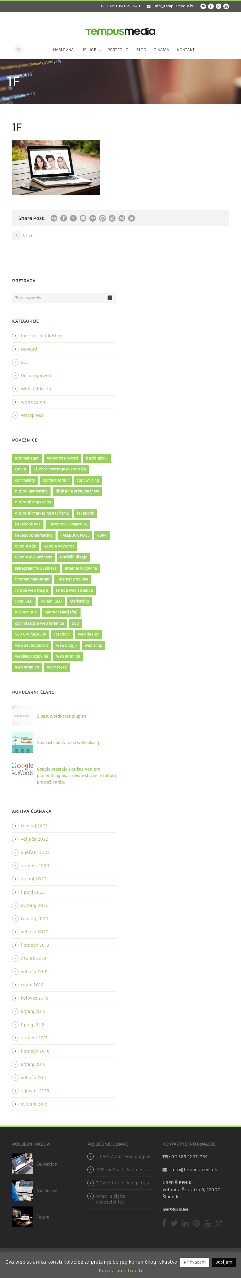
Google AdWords (59, 546)
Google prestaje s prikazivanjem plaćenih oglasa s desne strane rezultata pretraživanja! (76, 776)
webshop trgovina (31, 656)
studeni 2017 (34, 1037)
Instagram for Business (36, 568)
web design (33, 402)
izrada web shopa (31, 590)
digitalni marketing (33, 502)
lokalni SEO (51, 601)
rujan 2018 (32, 984)
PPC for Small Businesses (123, 1169)
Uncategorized (36, 375)
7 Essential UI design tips (122, 1183)
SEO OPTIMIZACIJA (30, 634)
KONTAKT (186, 49)
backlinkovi (97, 458)
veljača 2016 (34, 1077)
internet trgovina (72, 579)
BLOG (141, 49)
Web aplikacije (37, 388)
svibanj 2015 (34, 1104)
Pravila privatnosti (120, 1271)
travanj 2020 (34, 918)
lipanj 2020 (33, 892)
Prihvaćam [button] (195, 1262)
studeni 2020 (35, 865)
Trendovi (62, 634)
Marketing (79, 601)
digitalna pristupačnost (77, 491)
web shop (93, 645)
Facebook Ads (28, 524)
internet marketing (32, 579)
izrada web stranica (74, 590)
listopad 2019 (35, 945)
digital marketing (31, 491)
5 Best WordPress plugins (61, 716)
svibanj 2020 (35, 905)
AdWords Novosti (62, 458)
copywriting (88, 480)
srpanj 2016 (33, 1064)
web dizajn (66, 645)
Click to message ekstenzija (60, 469)
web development (31, 645)
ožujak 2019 (33, 958)
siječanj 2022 (35, 852)
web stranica (68, 656)
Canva (20, 469)
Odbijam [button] (223, 1262)
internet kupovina (81, 568)
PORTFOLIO (117, 49)
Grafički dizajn (73, 557)
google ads (25, 546)
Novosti (29, 349)
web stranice (27, 667)
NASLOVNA (63, 49)
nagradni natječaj (61, 612)
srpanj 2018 (33, 1011)
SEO (25, 362)
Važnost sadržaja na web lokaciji (69, 742)
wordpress (57, 667)
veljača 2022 (34, 839)
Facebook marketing (34, 535)
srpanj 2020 (34, 879)
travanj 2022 (34, 826)
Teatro (43, 1217)
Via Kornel (47, 1190)
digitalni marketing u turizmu (42, 513)
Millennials (26, 612)
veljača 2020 (35, 932)
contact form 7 (56, 480)
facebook (85, 513)
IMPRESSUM (175, 1209)
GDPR (102, 535)
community (25, 480)
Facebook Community (67, 524)
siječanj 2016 (35, 1090)
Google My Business (33, 557)
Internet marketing (41, 335)
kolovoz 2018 (34, 998)
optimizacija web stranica (39, 623)
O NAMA (161, 49)
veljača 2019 (34, 971)
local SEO (24, 601)
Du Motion (47, 1164)
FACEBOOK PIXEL (75, 535)
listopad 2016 (35, 1051)
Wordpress (32, 415)
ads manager (27, 458)
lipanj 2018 (33, 1024)
